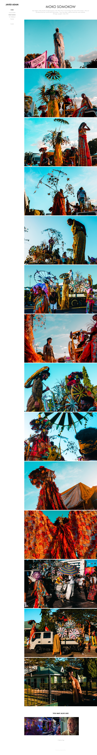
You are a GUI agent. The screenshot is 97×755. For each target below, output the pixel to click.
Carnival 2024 (12, 12)
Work (12, 10)
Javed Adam (12, 4)
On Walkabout (12, 17)
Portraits (12, 19)
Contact (12, 24)
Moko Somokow (12, 14)
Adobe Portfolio (63, 750)
